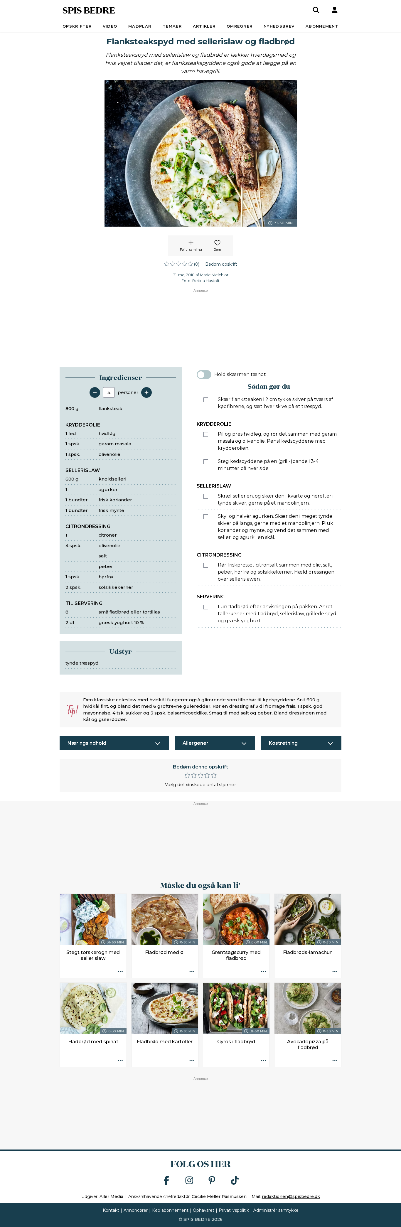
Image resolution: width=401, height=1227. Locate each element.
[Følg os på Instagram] (189, 1181)
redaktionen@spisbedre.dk (291, 1196)
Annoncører (136, 1210)
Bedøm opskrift (221, 264)
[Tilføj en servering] (146, 392)
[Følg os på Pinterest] (212, 1181)
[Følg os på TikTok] (234, 1181)
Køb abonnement (170, 1210)
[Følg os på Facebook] (166, 1181)
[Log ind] (335, 10)
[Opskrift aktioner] (120, 971)
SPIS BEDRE (89, 10)
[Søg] (316, 10)
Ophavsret (203, 1210)
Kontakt (111, 1210)
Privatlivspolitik (234, 1210)
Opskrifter (77, 26)
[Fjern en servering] (95, 392)
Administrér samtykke (276, 1210)
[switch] (204, 374)
